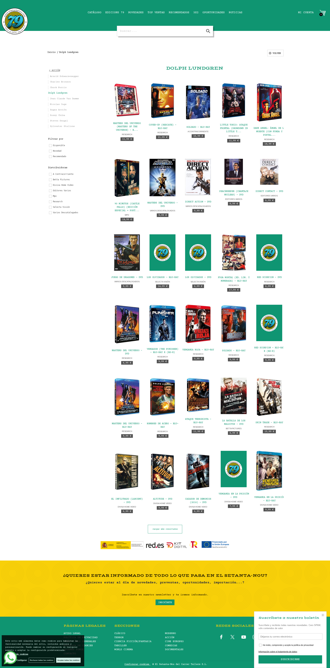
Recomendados (179, 12)
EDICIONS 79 (114, 12)
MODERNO (170, 633)
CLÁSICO (119, 633)
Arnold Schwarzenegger (64, 76)
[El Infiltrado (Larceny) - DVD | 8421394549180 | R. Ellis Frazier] (127, 471)
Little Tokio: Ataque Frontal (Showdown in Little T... (234, 128)
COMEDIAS (171, 645)
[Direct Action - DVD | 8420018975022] (198, 177)
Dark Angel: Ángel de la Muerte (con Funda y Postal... (269, 131)
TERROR (119, 637)
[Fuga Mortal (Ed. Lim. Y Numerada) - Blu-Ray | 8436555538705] (234, 252)
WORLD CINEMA (123, 649)
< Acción (54, 70)
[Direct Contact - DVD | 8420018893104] (269, 172)
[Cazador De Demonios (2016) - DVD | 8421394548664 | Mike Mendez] (198, 471)
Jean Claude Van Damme (64, 99)
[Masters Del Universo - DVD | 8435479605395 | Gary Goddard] (127, 324)
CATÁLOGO (94, 12)
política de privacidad (304, 645)
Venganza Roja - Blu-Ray (198, 350)
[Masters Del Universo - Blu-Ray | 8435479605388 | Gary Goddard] (127, 397)
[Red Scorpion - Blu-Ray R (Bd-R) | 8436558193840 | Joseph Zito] (269, 323)
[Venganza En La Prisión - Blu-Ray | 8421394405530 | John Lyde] (269, 471)
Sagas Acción (58, 110)
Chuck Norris (58, 87)
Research (127, 134)
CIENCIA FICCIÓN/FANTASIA (132, 641)
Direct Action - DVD (198, 202)
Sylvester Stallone (62, 126)
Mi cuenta (306, 12)
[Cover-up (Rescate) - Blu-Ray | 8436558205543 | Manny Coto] (162, 100)
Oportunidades (213, 12)
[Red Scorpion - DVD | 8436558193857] (269, 252)
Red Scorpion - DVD (269, 277)
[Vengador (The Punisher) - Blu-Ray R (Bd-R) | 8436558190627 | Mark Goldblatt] (162, 323)
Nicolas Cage (58, 104)
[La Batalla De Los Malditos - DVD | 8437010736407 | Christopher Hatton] (234, 396)
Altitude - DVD (162, 499)
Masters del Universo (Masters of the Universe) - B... (127, 127)
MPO (127, 215)
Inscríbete (165, 602)
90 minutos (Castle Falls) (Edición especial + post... (127, 207)
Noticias (236, 12)
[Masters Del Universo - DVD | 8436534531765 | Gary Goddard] (162, 177)
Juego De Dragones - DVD (127, 277)
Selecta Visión (162, 282)
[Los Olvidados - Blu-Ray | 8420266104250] (162, 252)
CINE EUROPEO (174, 641)
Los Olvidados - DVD (198, 277)
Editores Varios (233, 199)
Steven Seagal (59, 121)
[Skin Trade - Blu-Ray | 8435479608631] (269, 397)
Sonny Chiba (57, 115)
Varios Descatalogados (162, 211)
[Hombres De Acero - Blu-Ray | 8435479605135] (162, 397)
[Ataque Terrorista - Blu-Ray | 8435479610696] (198, 395)
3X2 (196, 12)
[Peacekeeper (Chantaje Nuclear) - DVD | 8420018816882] (234, 172)
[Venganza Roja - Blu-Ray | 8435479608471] (198, 324)
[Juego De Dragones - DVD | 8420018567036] (127, 252)
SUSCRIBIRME (290, 659)
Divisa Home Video (127, 507)
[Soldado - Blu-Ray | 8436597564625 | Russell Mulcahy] (198, 101)
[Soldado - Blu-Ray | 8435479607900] (234, 324)
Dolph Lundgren (57, 93)
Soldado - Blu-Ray (198, 127)
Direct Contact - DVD (269, 191)
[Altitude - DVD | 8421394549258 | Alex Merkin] (162, 471)
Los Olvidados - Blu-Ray (162, 277)
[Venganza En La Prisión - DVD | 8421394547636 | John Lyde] (234, 469)
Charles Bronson (60, 82)
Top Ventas (156, 12)
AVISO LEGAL (72, 633)
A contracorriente (198, 131)
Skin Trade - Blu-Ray (269, 422)
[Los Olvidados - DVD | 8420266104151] (198, 252)
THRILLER (120, 645)
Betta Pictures (233, 428)
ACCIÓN (169, 637)
